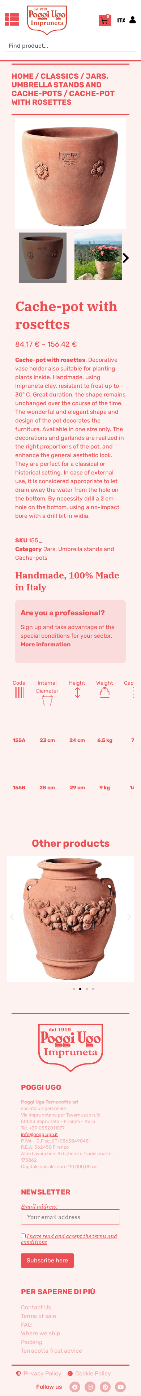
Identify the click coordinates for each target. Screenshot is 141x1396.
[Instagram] (90, 1387)
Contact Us (36, 1307)
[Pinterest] (105, 1387)
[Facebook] (74, 1387)
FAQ (26, 1324)
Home (23, 76)
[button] (125, 258)
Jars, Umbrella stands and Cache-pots (60, 85)
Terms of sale (38, 1316)
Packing (32, 1342)
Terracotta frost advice (51, 1350)
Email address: (39, 1207)
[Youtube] (120, 1387)
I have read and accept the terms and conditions (69, 1238)
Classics (59, 76)
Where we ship (40, 1333)
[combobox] (70, 46)
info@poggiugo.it (39, 1134)
